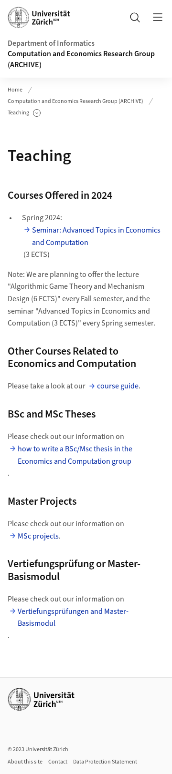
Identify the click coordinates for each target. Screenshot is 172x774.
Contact (57, 762)
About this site (25, 762)
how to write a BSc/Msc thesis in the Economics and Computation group (75, 455)
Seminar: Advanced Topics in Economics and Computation (96, 236)
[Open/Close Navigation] (157, 17)
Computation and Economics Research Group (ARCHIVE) (81, 59)
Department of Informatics (51, 43)
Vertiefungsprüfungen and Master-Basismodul (73, 617)
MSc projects (38, 536)
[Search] (134, 17)
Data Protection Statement (105, 762)
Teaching (24, 113)
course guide (118, 386)
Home (15, 90)
